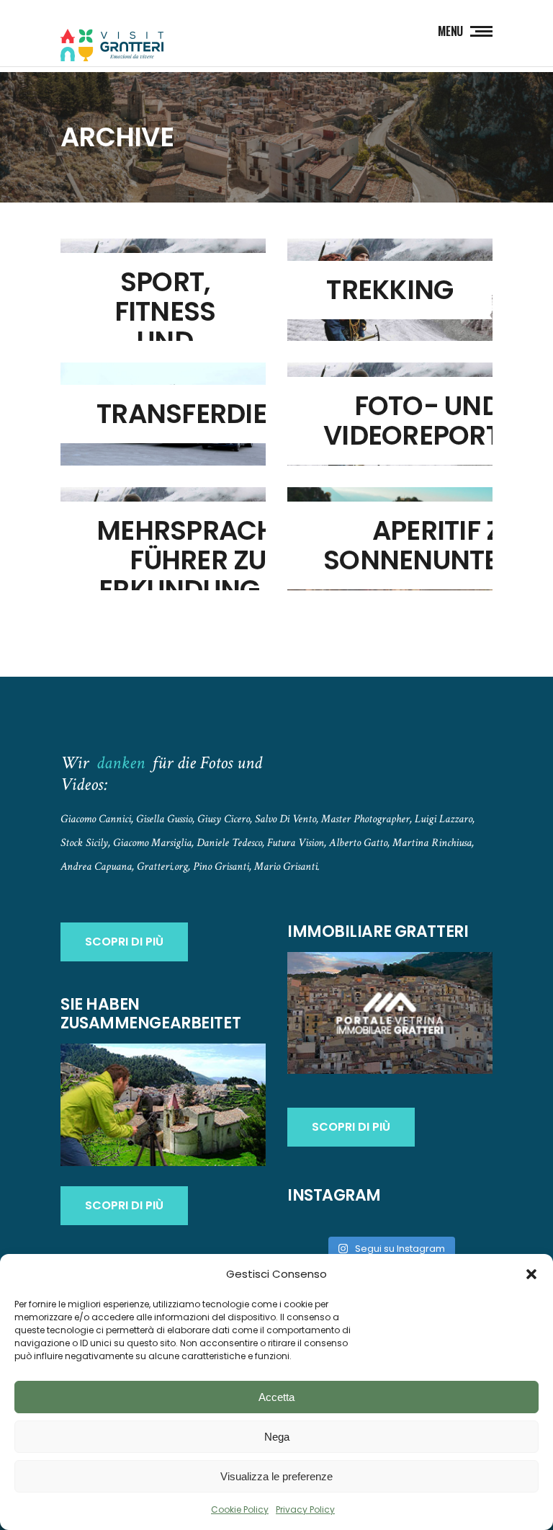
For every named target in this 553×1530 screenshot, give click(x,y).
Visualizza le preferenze (276, 1476)
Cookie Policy (240, 1509)
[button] (531, 1274)
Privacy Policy (305, 1509)
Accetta (276, 1397)
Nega (276, 1437)
